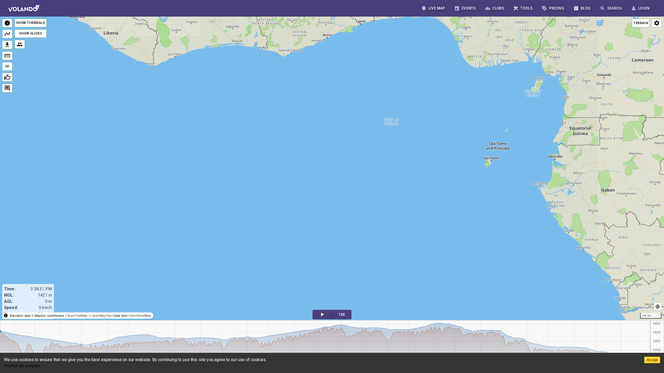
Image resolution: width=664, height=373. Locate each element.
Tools (526, 8)
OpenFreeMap (77, 315)
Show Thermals (30, 23)
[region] (332, 168)
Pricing (556, 8)
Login (643, 8)
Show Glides (30, 33)
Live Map (436, 8)
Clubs (498, 8)
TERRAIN (640, 23)
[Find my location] (657, 306)
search (614, 8)
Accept (652, 360)
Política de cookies (22, 365)
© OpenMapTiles (100, 315)
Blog (586, 8)
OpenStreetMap (139, 315)
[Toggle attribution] (6, 315)
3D (7, 66)
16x (341, 314)
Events (469, 8)
